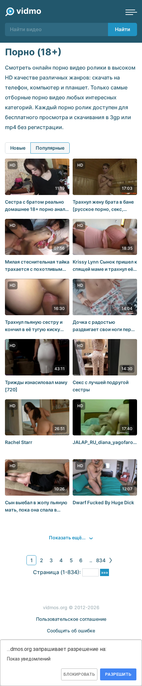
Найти (122, 29)
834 (101, 560)
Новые (17, 148)
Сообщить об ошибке (71, 630)
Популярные (50, 148)
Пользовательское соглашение (71, 619)
